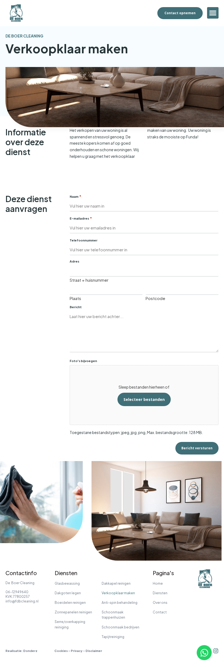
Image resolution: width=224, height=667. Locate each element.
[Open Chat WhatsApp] (204, 652)
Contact (160, 612)
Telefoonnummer (84, 240)
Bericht (76, 307)
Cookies (61, 651)
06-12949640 (16, 592)
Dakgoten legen (68, 593)
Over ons (160, 603)
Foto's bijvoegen (83, 361)
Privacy (76, 651)
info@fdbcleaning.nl (22, 601)
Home (158, 583)
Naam (75, 196)
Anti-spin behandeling (119, 603)
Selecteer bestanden (144, 399)
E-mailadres (81, 218)
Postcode (155, 298)
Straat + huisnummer (89, 279)
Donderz (30, 651)
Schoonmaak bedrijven (120, 627)
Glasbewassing (67, 583)
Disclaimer (94, 651)
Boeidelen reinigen (70, 603)
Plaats (75, 298)
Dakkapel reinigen (116, 583)
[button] (213, 13)
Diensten (160, 593)
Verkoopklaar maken (118, 593)
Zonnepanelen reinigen (73, 612)
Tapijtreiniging (113, 637)
